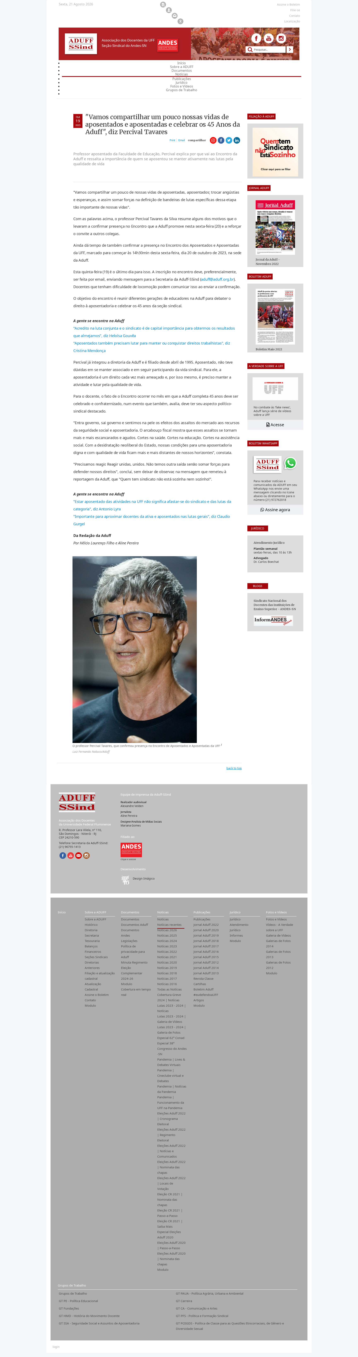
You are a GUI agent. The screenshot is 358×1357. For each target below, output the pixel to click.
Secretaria (92, 935)
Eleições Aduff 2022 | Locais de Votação (171, 1183)
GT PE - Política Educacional (78, 1301)
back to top (234, 768)
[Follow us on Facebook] (256, 38)
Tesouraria (92, 941)
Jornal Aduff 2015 (206, 957)
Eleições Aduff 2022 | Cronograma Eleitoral (171, 1118)
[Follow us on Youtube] (269, 38)
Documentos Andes (130, 932)
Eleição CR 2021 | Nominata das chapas (170, 1199)
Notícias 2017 (167, 978)
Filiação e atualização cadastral (100, 976)
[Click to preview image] (135, 649)
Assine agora (277, 509)
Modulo (90, 1005)
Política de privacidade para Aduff (133, 951)
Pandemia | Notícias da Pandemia (171, 1089)
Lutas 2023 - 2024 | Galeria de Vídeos (171, 1019)
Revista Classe (203, 978)
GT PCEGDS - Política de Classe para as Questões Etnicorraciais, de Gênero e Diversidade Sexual (230, 1326)
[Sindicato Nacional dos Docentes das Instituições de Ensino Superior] (131, 850)
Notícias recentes (169, 924)
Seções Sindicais (96, 957)
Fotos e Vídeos (276, 912)
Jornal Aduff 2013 (206, 973)
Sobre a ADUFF (95, 912)
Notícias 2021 (167, 957)
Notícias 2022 (167, 951)
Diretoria (91, 930)
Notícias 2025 (167, 935)
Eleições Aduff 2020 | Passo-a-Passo (171, 1245)
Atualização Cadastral (93, 986)
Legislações (129, 941)
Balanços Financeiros (93, 949)
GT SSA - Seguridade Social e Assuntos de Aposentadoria (99, 1323)
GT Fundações (69, 1308)
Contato (90, 1000)
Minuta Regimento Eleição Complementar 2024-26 (134, 970)
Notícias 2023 (167, 946)
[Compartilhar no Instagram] (213, 140)
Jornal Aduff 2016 (206, 951)
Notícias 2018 (167, 973)
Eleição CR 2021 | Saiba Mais (170, 1223)
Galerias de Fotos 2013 (278, 954)
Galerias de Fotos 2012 (278, 965)
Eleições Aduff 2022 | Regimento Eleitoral (171, 1134)
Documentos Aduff (134, 924)
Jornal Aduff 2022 (206, 924)
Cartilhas (200, 984)
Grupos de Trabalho (72, 1285)
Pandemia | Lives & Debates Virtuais (171, 1062)
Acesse (277, 424)
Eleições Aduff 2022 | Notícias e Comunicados (171, 1150)
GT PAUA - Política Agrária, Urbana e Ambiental (209, 1293)
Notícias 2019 (167, 968)
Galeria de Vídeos (278, 935)
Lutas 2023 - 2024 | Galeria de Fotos (171, 1029)
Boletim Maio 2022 (269, 349)
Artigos (199, 1000)
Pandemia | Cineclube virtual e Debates (170, 1075)
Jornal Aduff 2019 (206, 935)
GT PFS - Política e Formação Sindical (202, 1316)
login (56, 1347)
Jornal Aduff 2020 (206, 930)
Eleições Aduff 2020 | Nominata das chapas (171, 1258)
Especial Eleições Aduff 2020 (169, 1234)
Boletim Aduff (203, 989)
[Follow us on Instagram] (281, 38)
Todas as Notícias (169, 989)
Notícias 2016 (167, 984)
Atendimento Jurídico (239, 927)
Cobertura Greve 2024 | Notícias (169, 997)
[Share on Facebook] (221, 140)
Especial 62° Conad (170, 1038)
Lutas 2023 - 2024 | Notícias (171, 1008)
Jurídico (235, 912)
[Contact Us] (78, 855)
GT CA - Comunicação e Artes (196, 1308)
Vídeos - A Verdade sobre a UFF (279, 927)
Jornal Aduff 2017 (206, 946)
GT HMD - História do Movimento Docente (89, 1316)
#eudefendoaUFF (206, 995)
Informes (236, 935)
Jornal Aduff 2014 (206, 968)
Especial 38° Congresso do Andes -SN (172, 1048)
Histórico (91, 924)
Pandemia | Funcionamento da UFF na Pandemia (170, 1102)
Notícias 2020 (167, 962)
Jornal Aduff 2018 (206, 941)
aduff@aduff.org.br (217, 279)
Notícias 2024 (167, 941)
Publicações (202, 912)
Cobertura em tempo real (136, 992)
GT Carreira (184, 1301)
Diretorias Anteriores (92, 965)
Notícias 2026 (167, 930)
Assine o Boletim (97, 995)
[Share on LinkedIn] (236, 140)
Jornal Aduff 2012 (206, 962)
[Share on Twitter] (229, 140)
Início (62, 912)
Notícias (163, 912)
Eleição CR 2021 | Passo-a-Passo (170, 1213)
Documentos (130, 912)
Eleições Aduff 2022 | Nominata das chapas (171, 1167)
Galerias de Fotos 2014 (278, 943)
